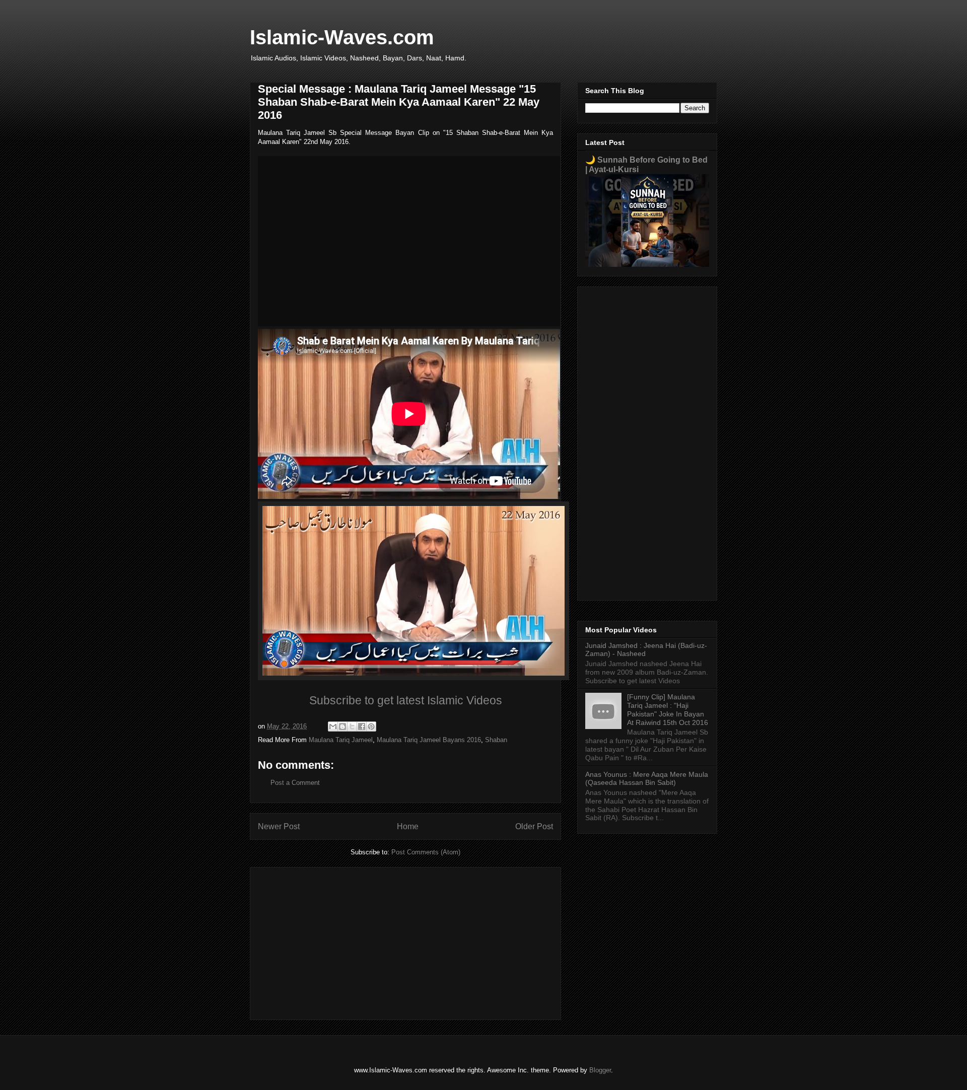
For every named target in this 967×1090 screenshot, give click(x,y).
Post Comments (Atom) (425, 852)
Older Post (534, 826)
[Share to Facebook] (362, 726)
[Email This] (333, 726)
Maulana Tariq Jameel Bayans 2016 (429, 740)
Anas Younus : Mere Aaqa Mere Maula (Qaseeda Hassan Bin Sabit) (646, 778)
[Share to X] (352, 726)
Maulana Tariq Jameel (341, 740)
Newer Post (279, 826)
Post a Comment (295, 782)
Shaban (496, 740)
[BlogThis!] (342, 726)
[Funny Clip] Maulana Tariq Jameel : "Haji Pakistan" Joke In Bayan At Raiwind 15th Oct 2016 (667, 709)
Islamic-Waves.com (342, 37)
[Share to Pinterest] (371, 726)
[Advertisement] (405, 941)
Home (408, 826)
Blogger (600, 1070)
